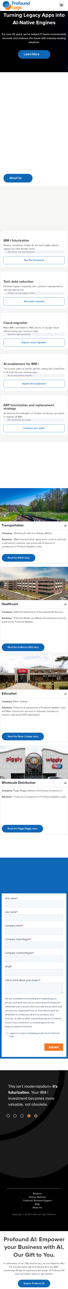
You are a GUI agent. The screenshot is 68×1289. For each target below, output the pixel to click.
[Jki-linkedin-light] (8, 1115)
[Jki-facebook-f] (15, 1115)
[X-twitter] (21, 1115)
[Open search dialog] (44, 5)
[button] (61, 4)
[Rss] (35, 1115)
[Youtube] (28, 1115)
